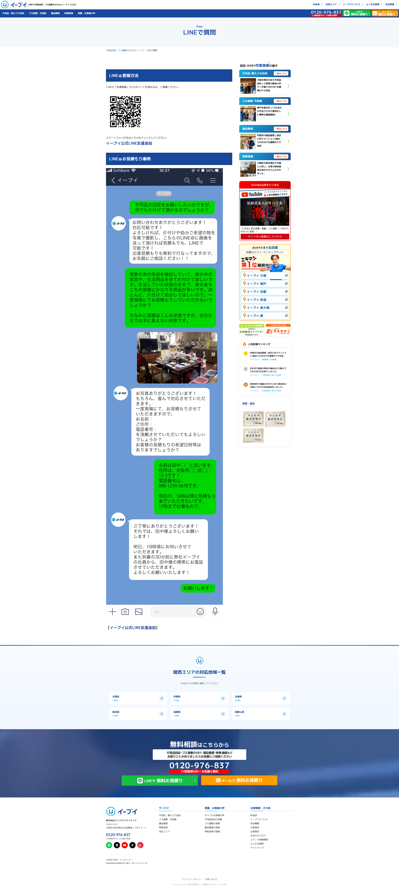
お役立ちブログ (258, 836)
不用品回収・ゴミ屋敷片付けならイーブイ (125, 50)
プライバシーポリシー (192, 879)
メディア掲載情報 (259, 840)
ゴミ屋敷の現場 (212, 823)
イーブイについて (351, 4)
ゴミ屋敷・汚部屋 (37, 13)
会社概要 (389, 4)
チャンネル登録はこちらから (265, 236)
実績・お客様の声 (86, 13)
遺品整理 (55, 13)
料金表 (316, 4)
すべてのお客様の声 (214, 815)
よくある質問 (372, 4)
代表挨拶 (254, 827)
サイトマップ (257, 848)
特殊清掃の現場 (212, 831)
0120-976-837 (118, 835)
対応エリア (331, 4)
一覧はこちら (281, 73)
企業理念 (254, 831)
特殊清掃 (68, 13)
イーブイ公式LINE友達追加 (129, 143)
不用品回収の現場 (213, 819)
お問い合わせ (211, 879)
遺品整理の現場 (212, 827)
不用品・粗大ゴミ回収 (13, 13)
